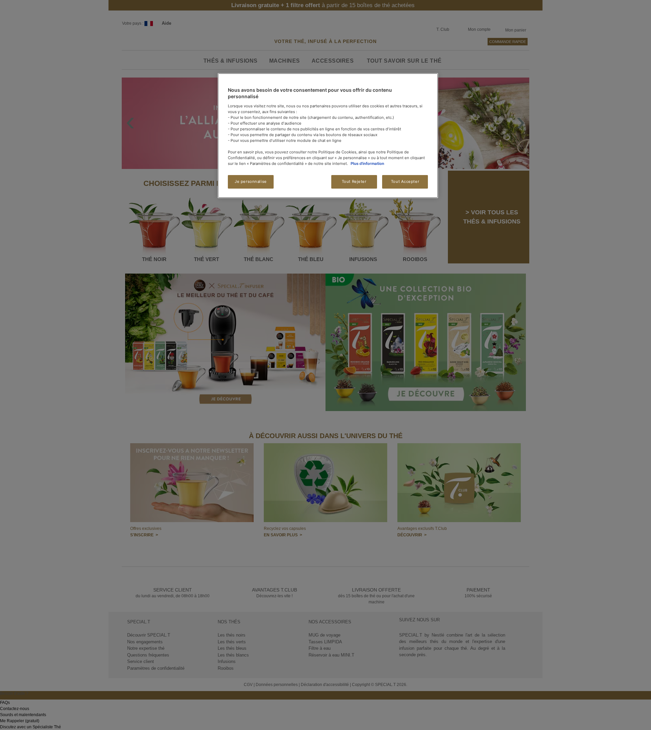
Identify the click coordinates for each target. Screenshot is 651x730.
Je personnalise (251, 181)
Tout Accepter (405, 181)
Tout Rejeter (354, 181)
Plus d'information (367, 163)
